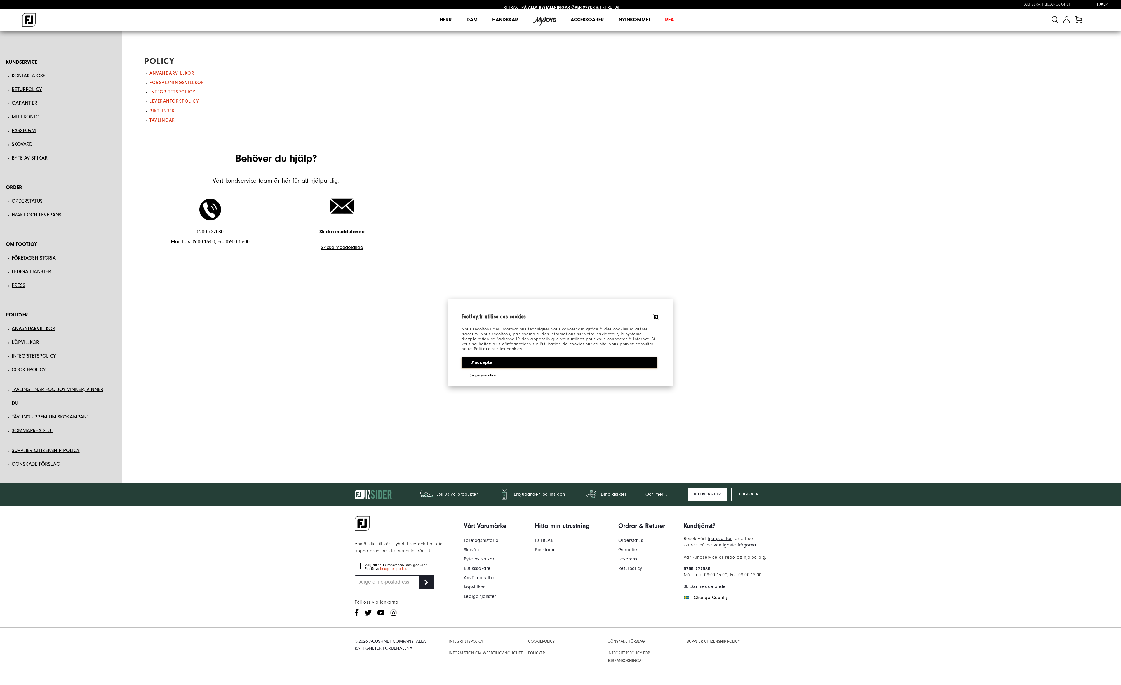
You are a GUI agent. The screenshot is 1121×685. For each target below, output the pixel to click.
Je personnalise (483, 375)
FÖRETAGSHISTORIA (34, 258)
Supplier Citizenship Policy (46, 450)
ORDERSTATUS (27, 201)
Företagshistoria (481, 540)
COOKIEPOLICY (29, 370)
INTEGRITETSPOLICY (34, 356)
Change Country (711, 597)
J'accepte (481, 362)
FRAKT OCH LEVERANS (36, 215)
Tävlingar (162, 120)
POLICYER (536, 653)
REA (669, 20)
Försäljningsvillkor (176, 82)
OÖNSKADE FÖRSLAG (36, 464)
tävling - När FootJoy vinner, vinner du (57, 396)
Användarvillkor (171, 73)
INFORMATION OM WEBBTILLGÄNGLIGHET (486, 653)
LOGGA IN (748, 494)
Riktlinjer (162, 110)
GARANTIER (24, 103)
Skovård (472, 549)
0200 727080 (210, 232)
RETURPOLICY (27, 89)
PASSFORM (24, 130)
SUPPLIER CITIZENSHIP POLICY (713, 641)
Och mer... (656, 494)
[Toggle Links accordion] (485, 525)
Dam (472, 20)
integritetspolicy (393, 569)
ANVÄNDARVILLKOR (33, 328)
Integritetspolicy (172, 91)
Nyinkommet (634, 20)
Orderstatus (630, 540)
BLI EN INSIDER (707, 494)
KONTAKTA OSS (29, 76)
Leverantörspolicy (174, 101)
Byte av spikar (479, 559)
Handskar (505, 20)
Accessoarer (587, 20)
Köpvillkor (474, 587)
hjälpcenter (720, 538)
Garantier (628, 549)
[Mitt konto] (1066, 20)
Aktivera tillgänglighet (1047, 4)
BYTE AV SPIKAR (30, 158)
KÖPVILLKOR (25, 342)
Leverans (628, 559)
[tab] (1079, 20)
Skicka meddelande (342, 247)
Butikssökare (477, 568)
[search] (1055, 20)
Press (18, 285)
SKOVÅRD (22, 144)
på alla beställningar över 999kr (548, 4)
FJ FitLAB (544, 540)
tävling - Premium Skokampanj (50, 417)
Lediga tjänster (31, 272)
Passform (544, 549)
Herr (446, 20)
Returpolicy (630, 568)
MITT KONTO (25, 117)
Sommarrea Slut (32, 431)
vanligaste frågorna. (735, 545)
